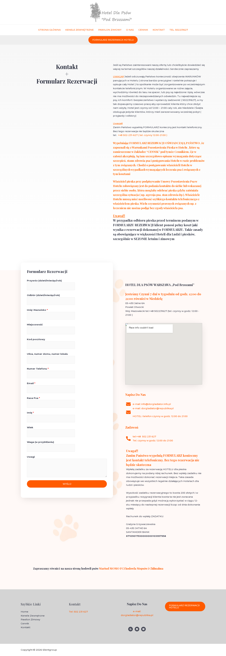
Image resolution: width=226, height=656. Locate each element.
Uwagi (31, 456)
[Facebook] (137, 629)
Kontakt (25, 627)
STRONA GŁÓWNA (49, 29)
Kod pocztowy (36, 339)
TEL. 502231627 (178, 29)
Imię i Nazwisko (37, 309)
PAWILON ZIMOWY (109, 29)
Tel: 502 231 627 (78, 611)
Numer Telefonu (38, 368)
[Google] (130, 629)
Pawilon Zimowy (30, 619)
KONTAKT (159, 29)
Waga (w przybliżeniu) (40, 442)
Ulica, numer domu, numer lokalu (47, 353)
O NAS (130, 29)
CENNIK (143, 29)
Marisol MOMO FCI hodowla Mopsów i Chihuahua (130, 568)
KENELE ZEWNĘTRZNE (79, 29)
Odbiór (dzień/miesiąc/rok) (43, 295)
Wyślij (67, 484)
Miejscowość (35, 324)
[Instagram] (143, 629)
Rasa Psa (33, 398)
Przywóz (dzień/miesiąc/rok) (44, 280)
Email (31, 383)
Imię (30, 412)
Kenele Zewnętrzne (33, 615)
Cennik (25, 623)
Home (24, 611)
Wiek (30, 427)
